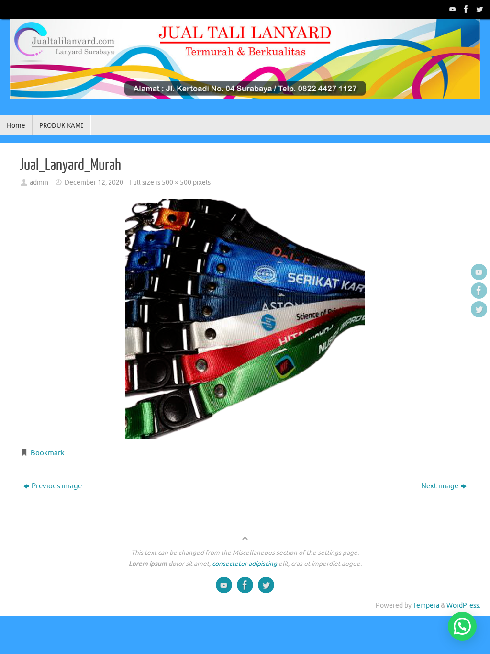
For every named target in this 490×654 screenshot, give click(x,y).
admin (39, 183)
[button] (462, 626)
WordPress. (463, 605)
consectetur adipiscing (244, 564)
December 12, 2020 (94, 183)
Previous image (57, 486)
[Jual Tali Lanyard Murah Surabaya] (465, 9)
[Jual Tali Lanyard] (451, 9)
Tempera (426, 605)
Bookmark (48, 453)
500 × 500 (176, 183)
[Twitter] (478, 9)
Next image (439, 486)
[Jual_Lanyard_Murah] (245, 319)
